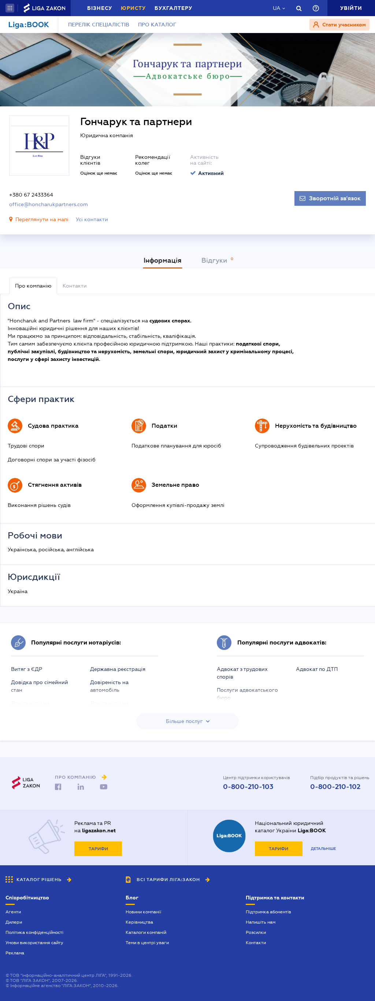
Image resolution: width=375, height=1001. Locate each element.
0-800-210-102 (335, 786)
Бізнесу (99, 8)
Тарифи (98, 848)
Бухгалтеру (173, 8)
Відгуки (215, 260)
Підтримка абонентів (268, 911)
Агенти (13, 911)
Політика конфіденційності (34, 932)
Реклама (14, 953)
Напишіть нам (260, 922)
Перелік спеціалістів (98, 25)
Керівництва (139, 922)
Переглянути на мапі (41, 219)
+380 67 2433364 (31, 195)
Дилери (13, 922)
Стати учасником (343, 25)
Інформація (163, 260)
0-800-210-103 (248, 786)
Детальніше (323, 849)
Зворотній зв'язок (335, 198)
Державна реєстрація (117, 669)
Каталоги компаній (146, 932)
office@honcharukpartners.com (48, 204)
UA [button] (277, 8)
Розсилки (256, 932)
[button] (9, 8)
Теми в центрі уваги (147, 942)
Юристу (133, 8)
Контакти (256, 942)
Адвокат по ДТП (317, 669)
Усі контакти (92, 219)
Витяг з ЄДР (26, 669)
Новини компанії (143, 911)
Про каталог (157, 25)
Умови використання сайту (34, 942)
